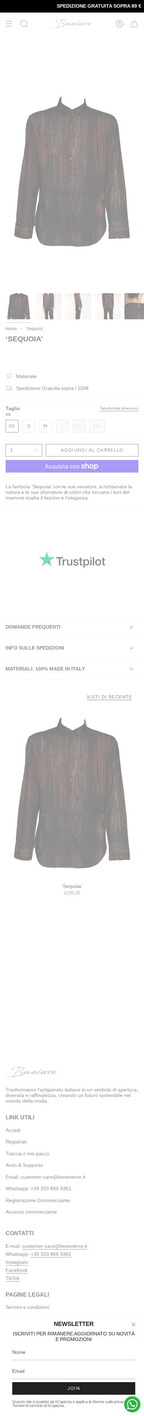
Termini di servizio (27, 1405)
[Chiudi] (133, 1324)
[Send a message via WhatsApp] (132, 1404)
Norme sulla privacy (110, 1402)
